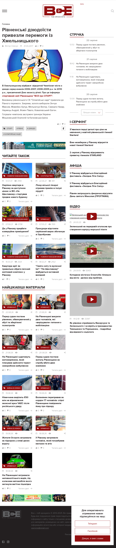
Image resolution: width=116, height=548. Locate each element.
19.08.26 (9, 393)
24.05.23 (77, 222)
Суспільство (47, 176)
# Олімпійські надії (12, 134)
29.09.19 (76, 271)
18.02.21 (42, 262)
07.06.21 (9, 224)
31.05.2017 (28, 46)
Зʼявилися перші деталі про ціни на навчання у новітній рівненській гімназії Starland (91, 132)
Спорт (9, 128)
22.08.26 (9, 312)
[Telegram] (8, 542)
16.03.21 (9, 262)
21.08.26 (43, 312)
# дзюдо (31, 128)
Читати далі (23, 201)
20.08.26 (43, 353)
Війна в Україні (14, 388)
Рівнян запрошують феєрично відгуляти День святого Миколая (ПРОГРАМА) (91, 195)
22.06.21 (43, 181)
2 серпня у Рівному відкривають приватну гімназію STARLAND (87, 154)
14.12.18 (76, 319)
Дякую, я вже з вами (92, 538)
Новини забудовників (17, 176)
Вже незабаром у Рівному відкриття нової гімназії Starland (89, 144)
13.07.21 (9, 181)
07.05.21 (42, 224)
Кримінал (45, 219)
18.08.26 (43, 433)
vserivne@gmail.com (40, 528)
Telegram (92, 523)
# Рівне (20, 128)
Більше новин (90, 112)
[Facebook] (63, 128)
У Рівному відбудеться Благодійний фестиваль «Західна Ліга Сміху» (88, 185)
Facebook (92, 531)
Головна (6, 24)
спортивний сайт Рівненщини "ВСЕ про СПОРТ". (27, 96)
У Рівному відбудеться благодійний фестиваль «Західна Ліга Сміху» (88, 175)
